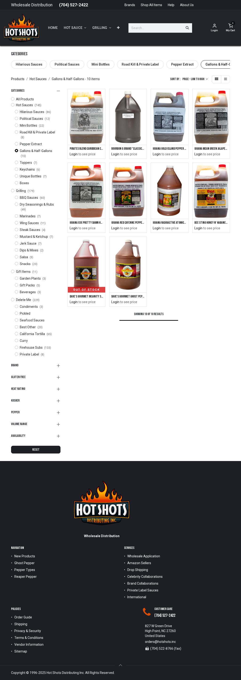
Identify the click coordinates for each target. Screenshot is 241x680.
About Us (187, 5)
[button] (195, 79)
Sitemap (20, 651)
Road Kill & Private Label (140, 64)
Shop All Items (151, 5)
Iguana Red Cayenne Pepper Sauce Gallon (128, 223)
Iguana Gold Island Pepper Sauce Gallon (169, 149)
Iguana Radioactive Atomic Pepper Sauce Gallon (169, 223)
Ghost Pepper (24, 563)
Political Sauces (67, 64)
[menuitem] (53, 27)
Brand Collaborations (142, 583)
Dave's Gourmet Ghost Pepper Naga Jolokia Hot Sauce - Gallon (128, 296)
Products (17, 79)
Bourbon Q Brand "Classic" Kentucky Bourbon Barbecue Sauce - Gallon (128, 149)
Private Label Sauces (142, 590)
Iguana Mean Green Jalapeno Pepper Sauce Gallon (211, 149)
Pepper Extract (182, 64)
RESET (36, 450)
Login (74, 154)
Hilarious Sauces (29, 64)
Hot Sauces (38, 79)
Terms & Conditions (28, 638)
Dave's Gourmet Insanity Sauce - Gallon (86, 296)
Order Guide (23, 617)
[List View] (225, 79)
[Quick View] (102, 96)
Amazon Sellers (139, 563)
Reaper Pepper (25, 576)
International (136, 597)
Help (171, 5)
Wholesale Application (143, 556)
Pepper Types (24, 570)
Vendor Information (29, 644)
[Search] (187, 28)
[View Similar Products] (102, 107)
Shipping (20, 624)
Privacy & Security (27, 631)
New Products (24, 556)
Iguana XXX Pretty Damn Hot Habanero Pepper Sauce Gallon (86, 223)
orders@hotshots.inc (160, 642)
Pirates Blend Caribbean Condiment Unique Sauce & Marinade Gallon (86, 149)
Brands (130, 5)
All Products (25, 99)
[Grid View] (216, 79)
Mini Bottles (101, 64)
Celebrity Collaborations (145, 576)
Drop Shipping (137, 570)
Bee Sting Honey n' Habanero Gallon (211, 223)
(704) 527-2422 (73, 5)
